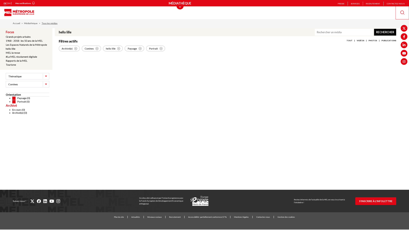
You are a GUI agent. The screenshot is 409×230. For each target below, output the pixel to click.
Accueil (16, 23)
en (9, 3)
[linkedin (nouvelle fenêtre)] (45, 201)
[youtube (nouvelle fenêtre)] (51, 201)
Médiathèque (31, 23)
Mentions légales (241, 217)
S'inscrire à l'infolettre (375, 201)
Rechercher (385, 32)
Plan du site (119, 217)
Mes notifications (23, 3)
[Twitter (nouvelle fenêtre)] (404, 28)
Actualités (135, 217)
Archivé (11, 105)
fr (5, 3)
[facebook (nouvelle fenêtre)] (39, 201)
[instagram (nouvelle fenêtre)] (58, 201)
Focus (10, 32)
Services (355, 3)
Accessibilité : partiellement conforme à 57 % (207, 217)
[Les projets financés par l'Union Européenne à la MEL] (199, 200)
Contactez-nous (396, 3)
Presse (341, 3)
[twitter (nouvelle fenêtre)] (32, 201)
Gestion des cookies (286, 217)
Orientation (13, 94)
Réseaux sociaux (154, 217)
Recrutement (373, 3)
